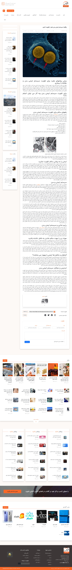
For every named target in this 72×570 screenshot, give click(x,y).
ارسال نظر (27, 342)
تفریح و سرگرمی (27, 15)
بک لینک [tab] (5, 507)
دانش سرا (58, 15)
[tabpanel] (44, 301)
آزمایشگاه (56, 114)
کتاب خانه (19, 15)
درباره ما (12, 15)
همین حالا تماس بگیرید (12, 491)
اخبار (64, 15)
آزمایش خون (41, 227)
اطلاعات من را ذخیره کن (58, 341)
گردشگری (34, 15)
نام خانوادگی (48, 325)
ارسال (19, 563)
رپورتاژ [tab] (5, 360)
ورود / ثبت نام (10, 10)
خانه (5, 19)
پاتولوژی (38, 184)
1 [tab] (44, 305)
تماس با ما (6, 15)
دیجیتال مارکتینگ (42, 15)
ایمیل (36, 325)
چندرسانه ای (51, 15)
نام (64, 325)
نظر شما (63, 330)
